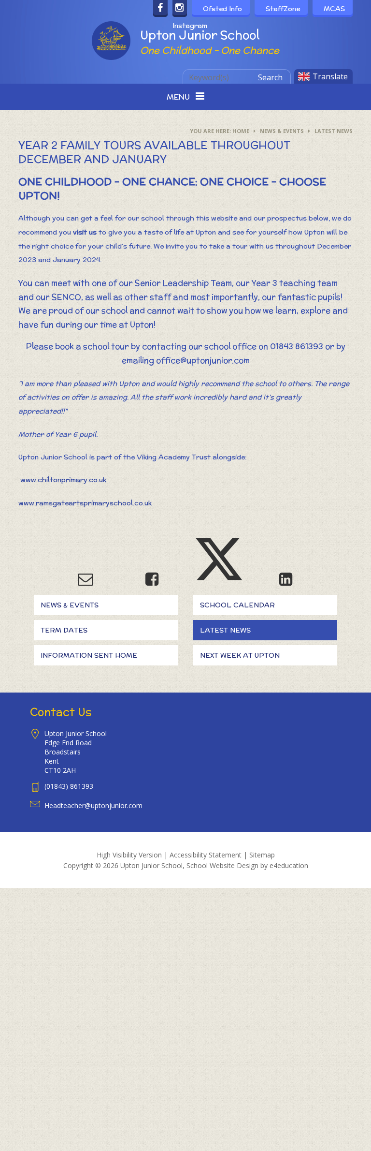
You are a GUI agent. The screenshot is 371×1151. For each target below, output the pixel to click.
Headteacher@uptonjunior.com (93, 805)
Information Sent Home (89, 655)
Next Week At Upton (240, 655)
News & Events (282, 130)
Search (270, 77)
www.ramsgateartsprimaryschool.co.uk (85, 503)
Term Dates (64, 630)
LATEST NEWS (333, 130)
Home (240, 130)
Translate (330, 76)
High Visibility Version (129, 854)
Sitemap (262, 854)
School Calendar (237, 605)
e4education (289, 865)
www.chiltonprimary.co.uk (63, 480)
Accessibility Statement (206, 854)
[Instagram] (179, 8)
